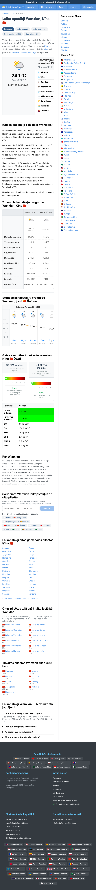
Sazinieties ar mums (61, 782)
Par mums (57, 778)
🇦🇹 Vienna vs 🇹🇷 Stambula (39, 525)
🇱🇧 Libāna (65, 161)
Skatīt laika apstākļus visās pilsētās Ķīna (20, 598)
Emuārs (56, 785)
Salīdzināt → (47, 508)
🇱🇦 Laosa (65, 158)
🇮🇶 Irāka (64, 112)
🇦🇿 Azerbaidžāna (68, 73)
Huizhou (32, 584)
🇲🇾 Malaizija (66, 168)
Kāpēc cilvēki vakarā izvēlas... (64, 823)
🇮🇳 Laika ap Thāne (22, 759)
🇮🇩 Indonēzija (67, 109)
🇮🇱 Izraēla (65, 119)
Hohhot (32, 590)
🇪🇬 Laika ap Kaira (58, 759)
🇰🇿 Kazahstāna (67, 138)
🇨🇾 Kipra (65, 145)
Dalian (5, 568)
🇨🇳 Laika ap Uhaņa (37, 636)
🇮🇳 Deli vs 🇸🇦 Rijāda (11, 529)
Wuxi (31, 568)
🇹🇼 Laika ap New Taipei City (19, 767)
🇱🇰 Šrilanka (66, 204)
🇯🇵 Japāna (65, 122)
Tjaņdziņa (6, 554)
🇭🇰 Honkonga (67, 102)
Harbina (5, 564)
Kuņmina (6, 574)
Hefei (31, 564)
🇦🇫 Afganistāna (68, 60)
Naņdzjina (6, 558)
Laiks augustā (22, 29)
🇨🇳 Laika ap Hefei (36, 652)
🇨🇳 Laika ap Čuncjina (11, 647)
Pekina (31, 548)
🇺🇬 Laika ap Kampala (36, 763)
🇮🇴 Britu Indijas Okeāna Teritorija (75, 83)
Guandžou (6, 551)
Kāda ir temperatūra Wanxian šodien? (22, 737)
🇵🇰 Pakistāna (67, 187)
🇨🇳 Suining (33, 682)
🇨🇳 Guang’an (7, 672)
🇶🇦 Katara (65, 135)
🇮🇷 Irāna (64, 115)
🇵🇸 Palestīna (66, 191)
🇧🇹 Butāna (65, 89)
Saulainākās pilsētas (13, 834)
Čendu (31, 551)
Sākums (5, 14)
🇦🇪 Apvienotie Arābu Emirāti (73, 63)
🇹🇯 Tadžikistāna (68, 207)
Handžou (33, 558)
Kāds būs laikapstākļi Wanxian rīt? (20, 727)
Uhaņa (31, 554)
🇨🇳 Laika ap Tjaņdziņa (12, 636)
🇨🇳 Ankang (33, 672)
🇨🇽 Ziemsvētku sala (69, 230)
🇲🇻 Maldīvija (66, 171)
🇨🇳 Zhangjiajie (8, 688)
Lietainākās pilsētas (13, 827)
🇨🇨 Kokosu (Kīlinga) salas (72, 151)
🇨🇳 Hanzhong (8, 693)
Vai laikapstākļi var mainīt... (63, 819)
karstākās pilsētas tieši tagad (23, 52)
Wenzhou (6, 587)
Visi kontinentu (58, 793)
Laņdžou (6, 584)
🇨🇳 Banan (6, 682)
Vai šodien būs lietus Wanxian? (18, 732)
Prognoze (8, 29)
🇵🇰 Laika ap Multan (80, 767)
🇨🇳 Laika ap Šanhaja (11, 625)
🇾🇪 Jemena (66, 125)
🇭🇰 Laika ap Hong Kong (16, 763)
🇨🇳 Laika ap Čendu (37, 631)
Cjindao (32, 561)
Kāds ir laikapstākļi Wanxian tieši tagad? (23, 713)
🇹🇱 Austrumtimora (69, 69)
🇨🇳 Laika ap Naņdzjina (12, 641)
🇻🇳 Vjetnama (66, 223)
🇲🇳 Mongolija (67, 178)
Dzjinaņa (6, 571)
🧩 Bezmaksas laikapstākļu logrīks (66, 804)
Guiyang (6, 581)
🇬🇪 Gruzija (65, 99)
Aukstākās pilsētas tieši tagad (17, 823)
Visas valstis (58, 797)
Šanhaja (5, 548)
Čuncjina (6, 561)
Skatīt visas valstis (62, 2)
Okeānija (74, 7)
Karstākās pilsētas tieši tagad (17, 819)
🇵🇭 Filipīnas (66, 96)
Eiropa (62, 7)
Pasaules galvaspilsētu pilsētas (65, 800)
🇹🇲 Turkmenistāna (69, 217)
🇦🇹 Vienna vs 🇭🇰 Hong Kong (15, 518)
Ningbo (5, 577)
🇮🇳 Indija (65, 105)
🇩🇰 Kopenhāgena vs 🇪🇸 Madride (16, 522)
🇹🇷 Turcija (65, 214)
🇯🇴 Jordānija (66, 128)
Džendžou (33, 571)
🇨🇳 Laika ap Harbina (11, 652)
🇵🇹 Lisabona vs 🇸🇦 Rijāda (32, 529)
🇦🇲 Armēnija (66, 66)
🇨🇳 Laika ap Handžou (38, 641)
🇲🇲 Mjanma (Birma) (69, 174)
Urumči (32, 581)
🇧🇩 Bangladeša (67, 79)
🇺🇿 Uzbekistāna (68, 220)
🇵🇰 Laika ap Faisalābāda (42, 767)
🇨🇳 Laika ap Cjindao (37, 647)
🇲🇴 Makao (65, 164)
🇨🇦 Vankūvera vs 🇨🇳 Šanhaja (15, 525)
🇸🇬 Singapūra (67, 197)
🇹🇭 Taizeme (66, 210)
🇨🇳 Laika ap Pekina (37, 625)
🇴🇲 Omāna (65, 184)
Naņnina (32, 574)
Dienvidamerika (47, 7)
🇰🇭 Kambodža (67, 132)
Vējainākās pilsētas (13, 831)
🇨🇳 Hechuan (7, 677)
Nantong (32, 594)
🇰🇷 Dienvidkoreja (68, 92)
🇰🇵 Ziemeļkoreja (68, 227)
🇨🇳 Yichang (34, 688)
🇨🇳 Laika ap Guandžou (12, 631)
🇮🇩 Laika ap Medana (62, 767)
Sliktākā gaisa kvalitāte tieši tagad (18, 838)
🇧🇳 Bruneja (66, 86)
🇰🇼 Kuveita (65, 155)
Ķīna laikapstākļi (32, 34)
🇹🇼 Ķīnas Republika (69, 142)
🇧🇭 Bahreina (66, 76)
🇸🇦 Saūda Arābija (68, 194)
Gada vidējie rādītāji (12, 34)
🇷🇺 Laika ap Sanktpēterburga (58, 763)
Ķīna (13, 14)
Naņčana (6, 590)
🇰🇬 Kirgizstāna (67, 148)
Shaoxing (6, 594)
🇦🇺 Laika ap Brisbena (81, 763)
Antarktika (31, 7)
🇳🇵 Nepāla (65, 181)
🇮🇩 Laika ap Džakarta (40, 759)
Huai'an (32, 587)
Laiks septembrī (39, 29)
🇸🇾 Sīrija (64, 200)
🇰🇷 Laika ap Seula (74, 759)
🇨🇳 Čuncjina (34, 677)
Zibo (31, 577)
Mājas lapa (57, 789)
